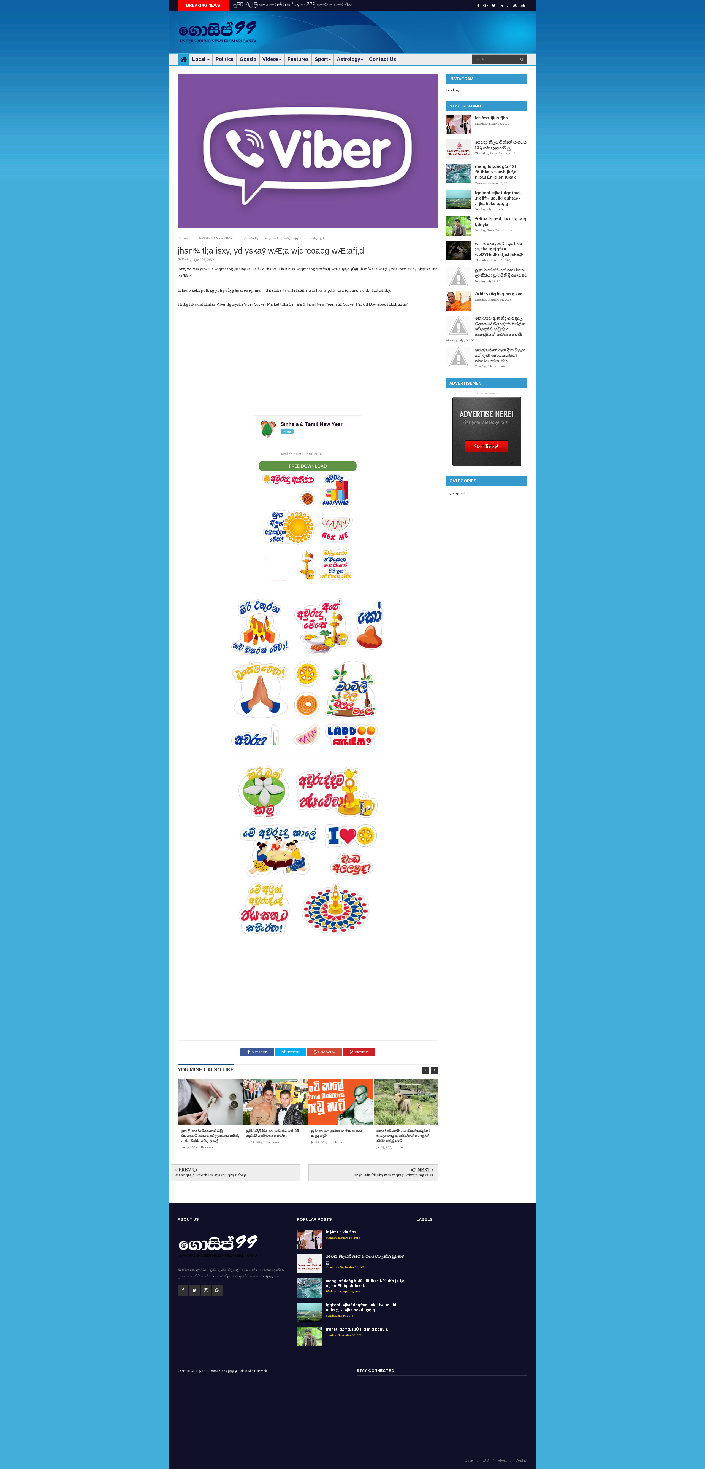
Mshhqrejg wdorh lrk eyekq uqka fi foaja (211, 1175)
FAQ (485, 1461)
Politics (225, 59)
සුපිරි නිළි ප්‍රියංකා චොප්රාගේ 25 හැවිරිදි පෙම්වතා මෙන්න (292, 5)
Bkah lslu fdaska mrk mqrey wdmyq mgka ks (393, 1175)
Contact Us (382, 59)
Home (183, 238)
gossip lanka (458, 493)
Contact (521, 1461)
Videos (270, 59)
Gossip (248, 59)
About (502, 1461)
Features (298, 59)
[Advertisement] (427, 27)
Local (199, 59)
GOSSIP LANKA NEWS (216, 238)
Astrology (348, 59)
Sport (321, 59)
